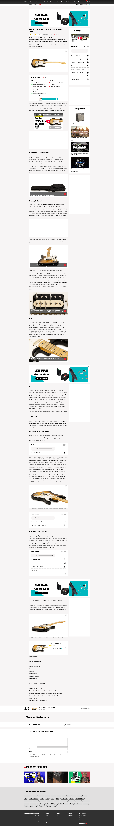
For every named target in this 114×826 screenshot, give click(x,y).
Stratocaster (45, 37)
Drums (54, 1)
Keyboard (59, 1)
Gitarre (38, 1)
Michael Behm (45, 34)
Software (75, 1)
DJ (51, 1)
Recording (46, 1)
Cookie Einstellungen (73, 820)
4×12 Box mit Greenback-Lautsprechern (57, 423)
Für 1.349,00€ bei (57, 648)
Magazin (80, 1)
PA (63, 1)
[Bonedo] (28, 1)
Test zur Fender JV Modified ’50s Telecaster (50, 204)
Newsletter (31, 821)
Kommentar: (32, 738)
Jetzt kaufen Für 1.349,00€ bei (49, 98)
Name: (30, 748)
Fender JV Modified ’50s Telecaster (48, 108)
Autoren (70, 819)
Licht (66, 1)
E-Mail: (30, 751)
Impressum (70, 815)
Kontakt (70, 813)
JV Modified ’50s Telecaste (56, 460)
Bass (42, 1)
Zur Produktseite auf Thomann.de (82, 4)
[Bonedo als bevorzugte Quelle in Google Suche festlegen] (38, 35)
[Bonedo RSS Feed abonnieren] (89, 1)
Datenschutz (71, 817)
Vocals (70, 1)
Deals (85, 1)
